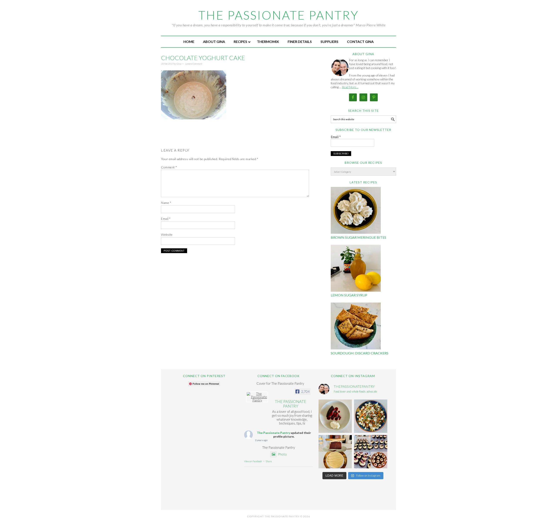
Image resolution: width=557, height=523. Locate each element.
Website (167, 234)
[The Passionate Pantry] (257, 397)
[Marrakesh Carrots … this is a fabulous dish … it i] (370, 416)
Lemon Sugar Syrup (349, 295)
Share (269, 461)
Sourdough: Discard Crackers (359, 353)
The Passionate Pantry (278, 15)
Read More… (350, 87)
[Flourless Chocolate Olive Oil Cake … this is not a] (335, 416)
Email (166, 218)
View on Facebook (253, 461)
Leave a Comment (193, 63)
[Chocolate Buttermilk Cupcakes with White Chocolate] (370, 451)
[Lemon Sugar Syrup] (356, 269)
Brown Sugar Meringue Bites (358, 237)
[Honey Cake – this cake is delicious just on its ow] (335, 451)
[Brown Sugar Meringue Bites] (356, 211)
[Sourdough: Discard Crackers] (356, 327)
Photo (282, 454)
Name (166, 203)
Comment (169, 167)
